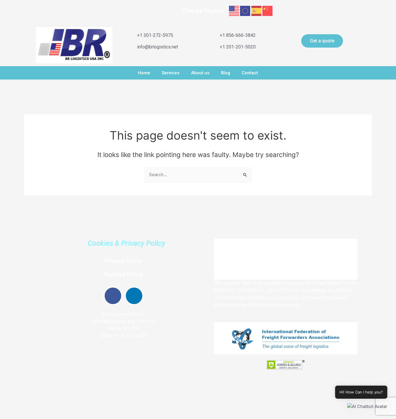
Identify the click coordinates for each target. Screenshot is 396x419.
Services (170, 72)
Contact (250, 72)
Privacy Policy (123, 260)
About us (200, 72)
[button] (367, 406)
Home (144, 72)
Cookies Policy (123, 274)
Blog (225, 72)
